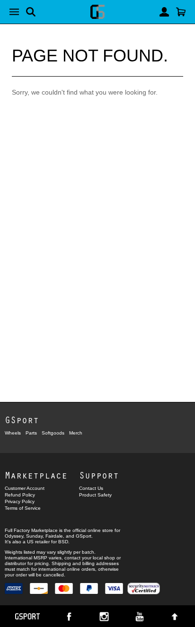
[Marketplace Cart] (180, 12)
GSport (22, 419)
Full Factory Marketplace (31, 530)
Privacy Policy (20, 501)
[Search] (30, 12)
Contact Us (91, 488)
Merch (75, 432)
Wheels (13, 432)
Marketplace (36, 475)
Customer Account (24, 488)
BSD (63, 541)
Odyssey (14, 536)
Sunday (34, 536)
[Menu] (14, 12)
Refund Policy (20, 494)
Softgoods (53, 432)
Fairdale (54, 536)
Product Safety (95, 494)
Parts (31, 432)
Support (99, 475)
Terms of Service (23, 508)
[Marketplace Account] (164, 12)
